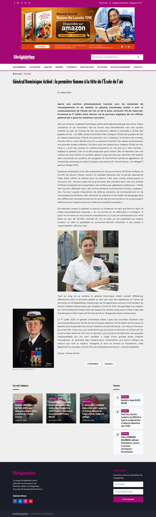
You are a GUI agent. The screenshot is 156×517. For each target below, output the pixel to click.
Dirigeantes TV (135, 3)
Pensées (59, 67)
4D (110, 3)
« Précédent (92, 363)
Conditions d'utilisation (41, 513)
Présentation (103, 3)
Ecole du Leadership (120, 67)
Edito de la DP (87, 67)
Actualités (34, 67)
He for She (102, 67)
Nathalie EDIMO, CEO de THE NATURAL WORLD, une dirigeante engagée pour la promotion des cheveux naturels (26, 411)
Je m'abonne (128, 499)
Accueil (18, 74)
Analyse (48, 67)
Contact (138, 67)
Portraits (72, 67)
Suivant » (109, 363)
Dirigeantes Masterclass (120, 3)
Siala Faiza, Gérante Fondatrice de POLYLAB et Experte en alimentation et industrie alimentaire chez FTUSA (131, 420)
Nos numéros (19, 67)
